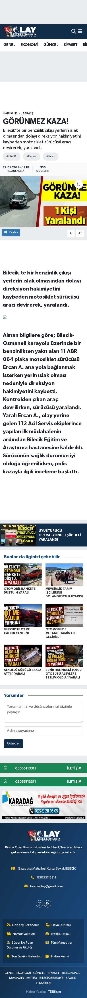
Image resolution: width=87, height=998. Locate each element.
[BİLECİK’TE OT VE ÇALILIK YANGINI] (23, 615)
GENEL (9, 45)
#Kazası (31, 156)
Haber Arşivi (60, 956)
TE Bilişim (54, 991)
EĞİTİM (32, 977)
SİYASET (71, 45)
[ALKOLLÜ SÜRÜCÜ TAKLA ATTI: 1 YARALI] (23, 656)
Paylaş (13, 232)
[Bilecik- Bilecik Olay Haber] (19, 31)
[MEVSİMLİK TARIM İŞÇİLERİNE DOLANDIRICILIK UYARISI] (64, 575)
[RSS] (47, 903)
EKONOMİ (29, 45)
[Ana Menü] (80, 32)
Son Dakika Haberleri (26, 956)
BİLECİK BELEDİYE (51, 977)
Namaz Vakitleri (24, 934)
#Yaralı (50, 156)
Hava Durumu (61, 925)
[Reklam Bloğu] (43, 804)
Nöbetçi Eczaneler (25, 925)
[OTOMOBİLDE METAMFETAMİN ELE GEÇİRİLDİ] (64, 615)
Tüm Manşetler (61, 942)
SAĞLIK (71, 977)
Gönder (13, 743)
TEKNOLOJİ (43, 983)
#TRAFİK (11, 156)
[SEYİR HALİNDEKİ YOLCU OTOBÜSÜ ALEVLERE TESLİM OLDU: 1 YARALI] (64, 656)
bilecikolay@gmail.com (46, 886)
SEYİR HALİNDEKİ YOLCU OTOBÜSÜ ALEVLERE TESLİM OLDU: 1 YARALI (64, 673)
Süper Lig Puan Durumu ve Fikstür (20, 945)
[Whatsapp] (39, 903)
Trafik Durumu (60, 934)
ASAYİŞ (28, 113)
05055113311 (46, 877)
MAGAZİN (16, 977)
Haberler (10, 113)
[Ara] (73, 32)
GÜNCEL (51, 45)
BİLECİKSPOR (71, 973)
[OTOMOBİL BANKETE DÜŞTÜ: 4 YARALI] (23, 575)
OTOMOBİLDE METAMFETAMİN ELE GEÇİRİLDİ (61, 633)
